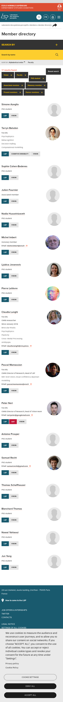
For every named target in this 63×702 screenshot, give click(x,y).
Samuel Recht (9, 457)
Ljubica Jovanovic (11, 264)
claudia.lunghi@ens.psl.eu (18, 346)
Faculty (31, 62)
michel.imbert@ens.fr (15, 246)
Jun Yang (6, 556)
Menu (58, 17)
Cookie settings (30, 677)
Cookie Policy (12, 667)
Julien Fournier (10, 190)
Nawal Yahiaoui (10, 532)
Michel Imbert (9, 237)
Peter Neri (7, 403)
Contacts (7, 617)
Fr (45, 17)
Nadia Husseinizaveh (13, 213)
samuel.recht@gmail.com (17, 466)
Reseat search (53, 71)
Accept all (30, 695)
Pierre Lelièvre (10, 288)
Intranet (53, 17)
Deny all (30, 686)
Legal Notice (8, 624)
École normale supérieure (14, 6)
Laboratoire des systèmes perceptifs (10, 16)
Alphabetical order (17, 62)
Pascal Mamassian (12, 364)
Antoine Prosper (10, 434)
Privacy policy (12, 663)
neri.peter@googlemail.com (18, 415)
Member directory (45, 25)
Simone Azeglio (10, 104)
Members (33, 25)
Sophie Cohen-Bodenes (14, 166)
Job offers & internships (14, 610)
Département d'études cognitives (17, 8)
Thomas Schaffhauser (14, 485)
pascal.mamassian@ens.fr (18, 384)
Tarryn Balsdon (10, 128)
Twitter (5, 614)
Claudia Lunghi (10, 312)
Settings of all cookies (14, 628)
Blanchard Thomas (12, 508)
